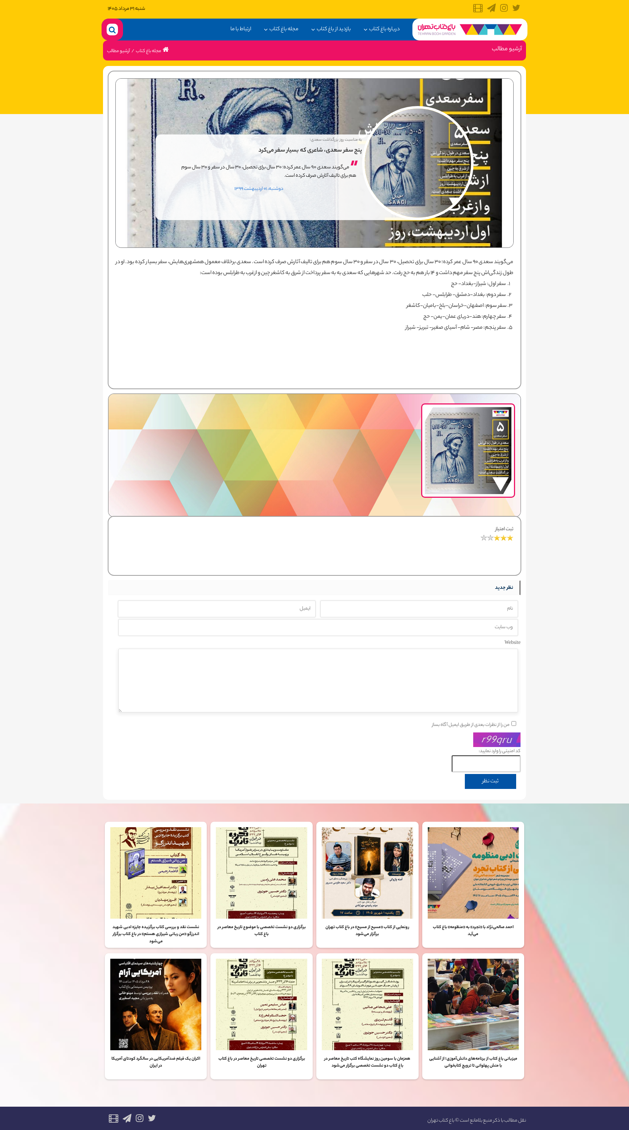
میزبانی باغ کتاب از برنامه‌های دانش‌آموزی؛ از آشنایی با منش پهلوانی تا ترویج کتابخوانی (473, 1062)
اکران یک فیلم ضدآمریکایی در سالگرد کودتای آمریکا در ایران (155, 1062)
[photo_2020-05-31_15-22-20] (468, 408)
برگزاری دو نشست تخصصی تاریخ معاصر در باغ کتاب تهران (261, 1062)
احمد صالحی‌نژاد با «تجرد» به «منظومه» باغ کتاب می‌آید (473, 931)
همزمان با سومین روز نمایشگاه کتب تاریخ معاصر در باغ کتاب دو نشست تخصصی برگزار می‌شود (367, 1062)
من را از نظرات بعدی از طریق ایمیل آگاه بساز (471, 725)
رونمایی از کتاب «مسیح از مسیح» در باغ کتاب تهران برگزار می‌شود (367, 931)
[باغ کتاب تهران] (470, 29)
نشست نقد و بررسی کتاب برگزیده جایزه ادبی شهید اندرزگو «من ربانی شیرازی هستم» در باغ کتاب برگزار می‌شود (155, 934)
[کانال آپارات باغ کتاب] (478, 10)
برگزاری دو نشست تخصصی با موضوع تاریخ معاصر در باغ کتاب (262, 931)
